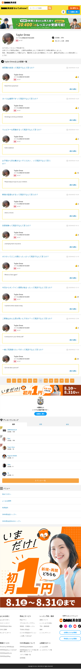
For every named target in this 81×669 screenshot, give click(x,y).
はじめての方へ (5, 620)
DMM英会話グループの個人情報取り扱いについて (29, 650)
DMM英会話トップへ (9, 514)
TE (8, 473)
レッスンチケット (45, 633)
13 (35, 381)
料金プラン (23, 620)
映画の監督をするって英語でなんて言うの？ (20, 194)
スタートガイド (5, 623)
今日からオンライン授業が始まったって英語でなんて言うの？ (27, 287)
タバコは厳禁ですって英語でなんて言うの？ (20, 98)
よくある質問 (6, 501)
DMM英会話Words (6, 653)
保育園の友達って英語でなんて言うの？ (18, 67)
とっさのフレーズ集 (46, 650)
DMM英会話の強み (6, 626)
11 (25, 381)
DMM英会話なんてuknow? (8, 650)
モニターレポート (5, 633)
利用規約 (5, 508)
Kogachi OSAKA (12, 456)
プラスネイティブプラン (27, 623)
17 (56, 381)
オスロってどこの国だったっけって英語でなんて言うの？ (25, 256)
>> (72, 381)
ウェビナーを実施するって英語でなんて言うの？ (22, 129)
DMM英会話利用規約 (26, 647)
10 (19, 381)
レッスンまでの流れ (46, 623)
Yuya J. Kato (11, 447)
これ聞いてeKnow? (26, 636)
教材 (41, 629)
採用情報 (22, 658)
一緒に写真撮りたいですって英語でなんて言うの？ (22, 349)
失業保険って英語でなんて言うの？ (16, 225)
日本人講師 (3, 629)
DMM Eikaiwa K (12, 430)
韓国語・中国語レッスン (27, 626)
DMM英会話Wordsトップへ (11, 521)
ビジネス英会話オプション (28, 633)
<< (9, 381)
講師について (44, 620)
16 (51, 381)
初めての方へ (6, 494)
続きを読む (73, 89)
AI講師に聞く (74, 12)
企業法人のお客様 (70, 632)
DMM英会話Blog (5, 656)
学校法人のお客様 (70, 639)
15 (46, 381)
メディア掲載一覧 (25, 655)
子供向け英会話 (24, 629)
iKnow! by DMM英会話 (7, 647)
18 (61, 381)
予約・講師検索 (44, 626)
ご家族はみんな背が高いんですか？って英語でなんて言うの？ (27, 318)
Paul (8, 438)
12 (30, 381)
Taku (9, 464)
